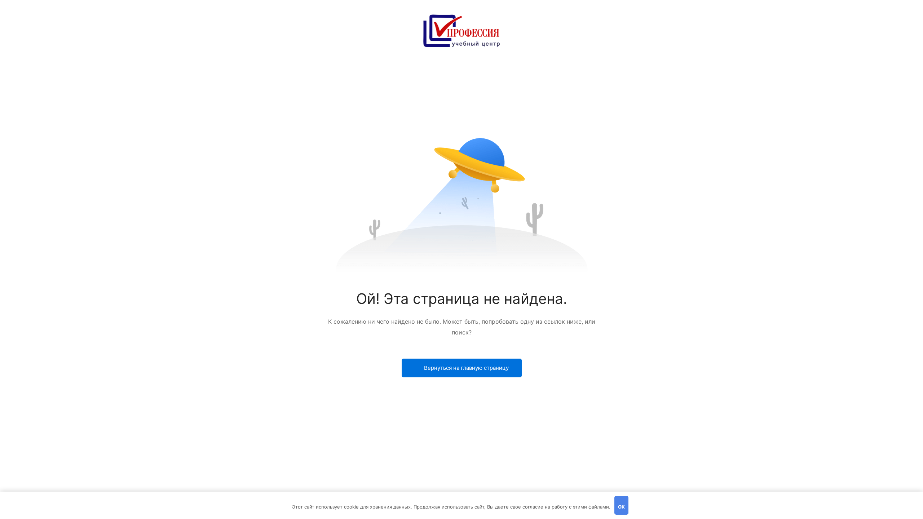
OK (621, 507)
